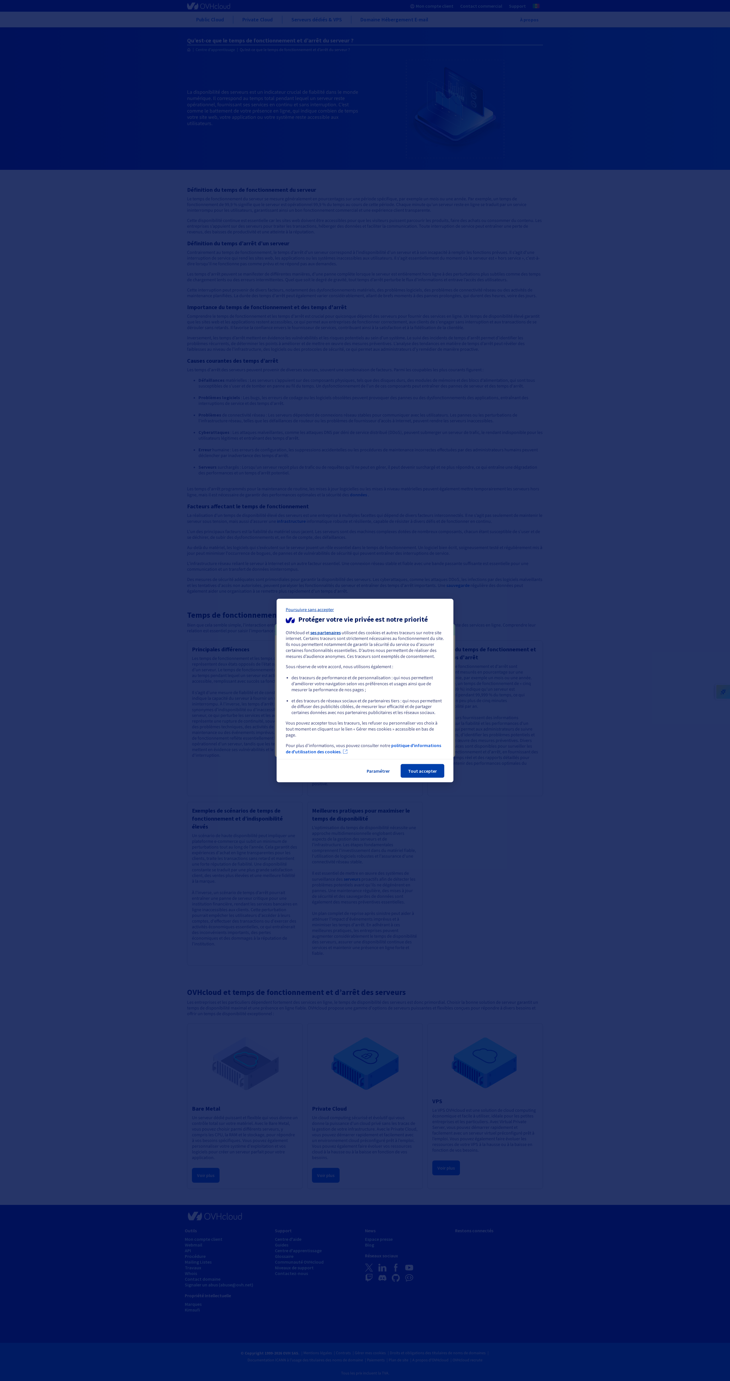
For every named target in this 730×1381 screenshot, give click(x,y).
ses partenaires (325, 632)
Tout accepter (422, 771)
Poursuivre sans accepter (310, 609)
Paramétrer (378, 771)
